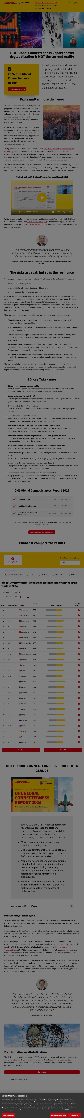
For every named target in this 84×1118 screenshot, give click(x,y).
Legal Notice (9, 1111)
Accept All (75, 1115)
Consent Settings (8, 1115)
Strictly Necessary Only (58, 1115)
